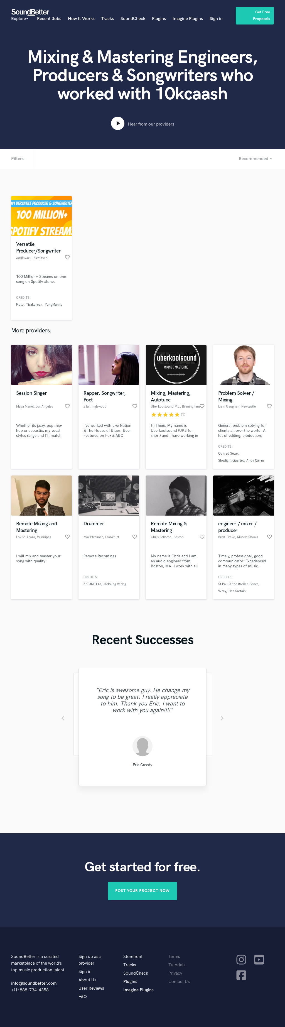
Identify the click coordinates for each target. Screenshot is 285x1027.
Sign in (216, 18)
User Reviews (91, 988)
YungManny (53, 305)
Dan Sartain (237, 591)
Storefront (132, 956)
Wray (222, 591)
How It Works (81, 18)
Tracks (107, 18)
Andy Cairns (255, 461)
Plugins (159, 18)
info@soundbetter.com (33, 983)
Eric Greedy (142, 765)
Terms (174, 956)
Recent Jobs (49, 18)
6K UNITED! (92, 584)
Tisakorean (34, 305)
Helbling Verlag (115, 584)
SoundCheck (133, 18)
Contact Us (179, 981)
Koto (20, 305)
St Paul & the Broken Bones (238, 584)
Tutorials (176, 965)
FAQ (82, 996)
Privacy (175, 973)
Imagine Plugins (188, 18)
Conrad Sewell (228, 454)
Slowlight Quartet (231, 461)
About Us (87, 980)
